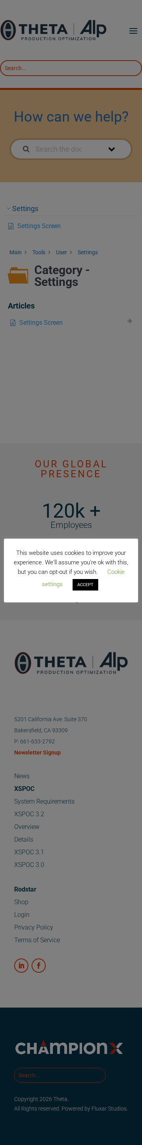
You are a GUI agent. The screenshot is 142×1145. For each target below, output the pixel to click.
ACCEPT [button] (85, 584)
